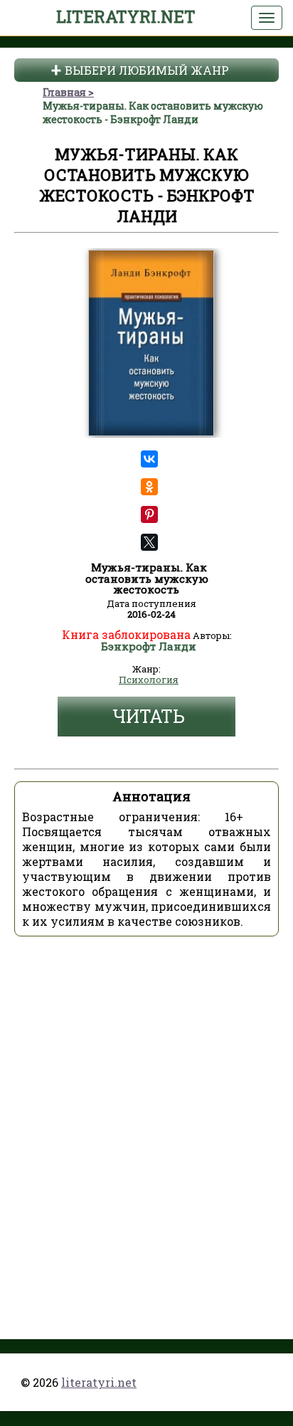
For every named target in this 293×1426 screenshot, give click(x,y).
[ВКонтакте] (149, 459)
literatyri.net (126, 16)
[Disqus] (146, 1126)
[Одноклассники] (149, 486)
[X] (149, 542)
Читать (148, 716)
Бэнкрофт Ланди (148, 647)
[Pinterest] (149, 514)
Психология (149, 680)
